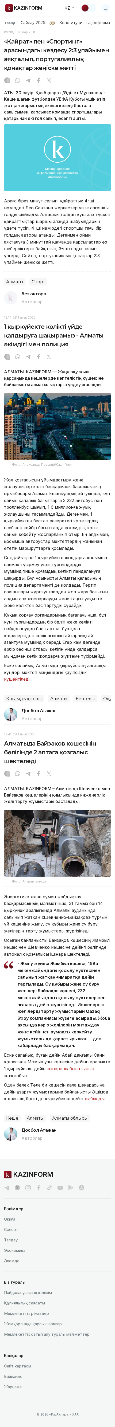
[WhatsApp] (17, 81)
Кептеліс (85, 698)
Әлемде (12, 1260)
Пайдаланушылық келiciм (28, 1292)
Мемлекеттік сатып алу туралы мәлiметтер (47, 1334)
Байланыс (13, 1376)
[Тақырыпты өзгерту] (88, 8)
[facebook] (38, 1187)
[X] (49, 81)
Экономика (14, 1250)
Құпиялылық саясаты (24, 1303)
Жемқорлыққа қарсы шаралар (33, 1323)
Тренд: (10, 23)
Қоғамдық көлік (24, 698)
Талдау (11, 1239)
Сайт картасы (17, 1366)
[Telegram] (28, 81)
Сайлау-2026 (33, 22)
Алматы (14, 281)
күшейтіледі (16, 679)
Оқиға (9, 1219)
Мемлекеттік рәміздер (26, 1313)
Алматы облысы (70, 1118)
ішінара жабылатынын (70, 1068)
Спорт (38, 281)
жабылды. (95, 1098)
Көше (12, 1118)
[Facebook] (38, 81)
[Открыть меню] (106, 8)
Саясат (11, 1229)
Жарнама (13, 1386)
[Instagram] (7, 81)
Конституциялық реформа (84, 22)
